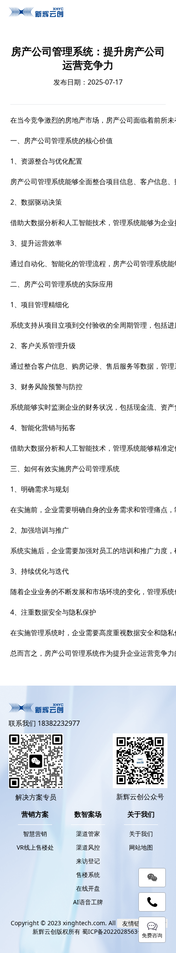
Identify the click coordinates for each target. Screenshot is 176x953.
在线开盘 (88, 888)
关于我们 (141, 834)
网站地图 (141, 847)
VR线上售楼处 (35, 847)
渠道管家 (88, 834)
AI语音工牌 (88, 902)
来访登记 (88, 861)
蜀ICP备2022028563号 (113, 931)
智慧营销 (35, 834)
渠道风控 (88, 847)
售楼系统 (88, 875)
